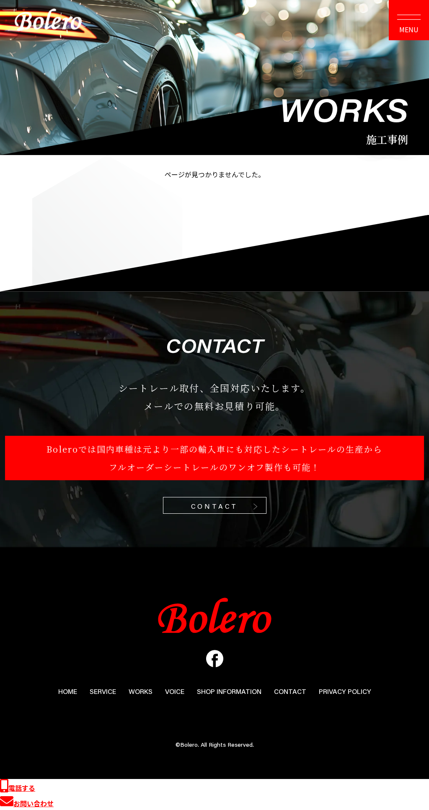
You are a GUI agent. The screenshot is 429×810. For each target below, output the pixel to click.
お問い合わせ (33, 803)
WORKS (140, 691)
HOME (67, 691)
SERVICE (103, 691)
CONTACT (214, 506)
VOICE (174, 691)
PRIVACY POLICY (345, 691)
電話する (21, 788)
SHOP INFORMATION (229, 691)
